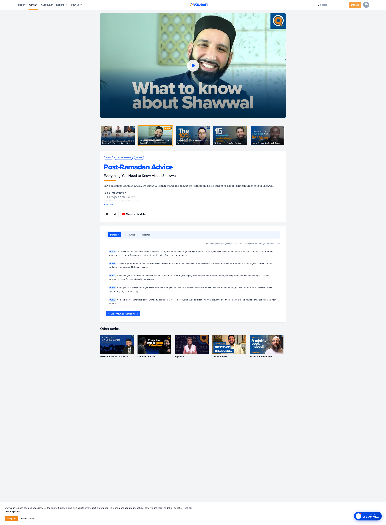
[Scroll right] (286, 136)
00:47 (112, 299)
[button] (193, 65)
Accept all (11, 518)
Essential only (27, 518)
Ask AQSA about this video (124, 313)
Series (108, 158)
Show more (109, 204)
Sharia (139, 158)
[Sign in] (366, 5)
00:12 (112, 263)
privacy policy (12, 511)
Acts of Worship (124, 158)
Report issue (275, 243)
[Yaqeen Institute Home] (198, 5)
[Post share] (115, 214)
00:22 (112, 275)
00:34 (112, 287)
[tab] (114, 234)
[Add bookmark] (107, 214)
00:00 (112, 251)
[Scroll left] (100, 136)
